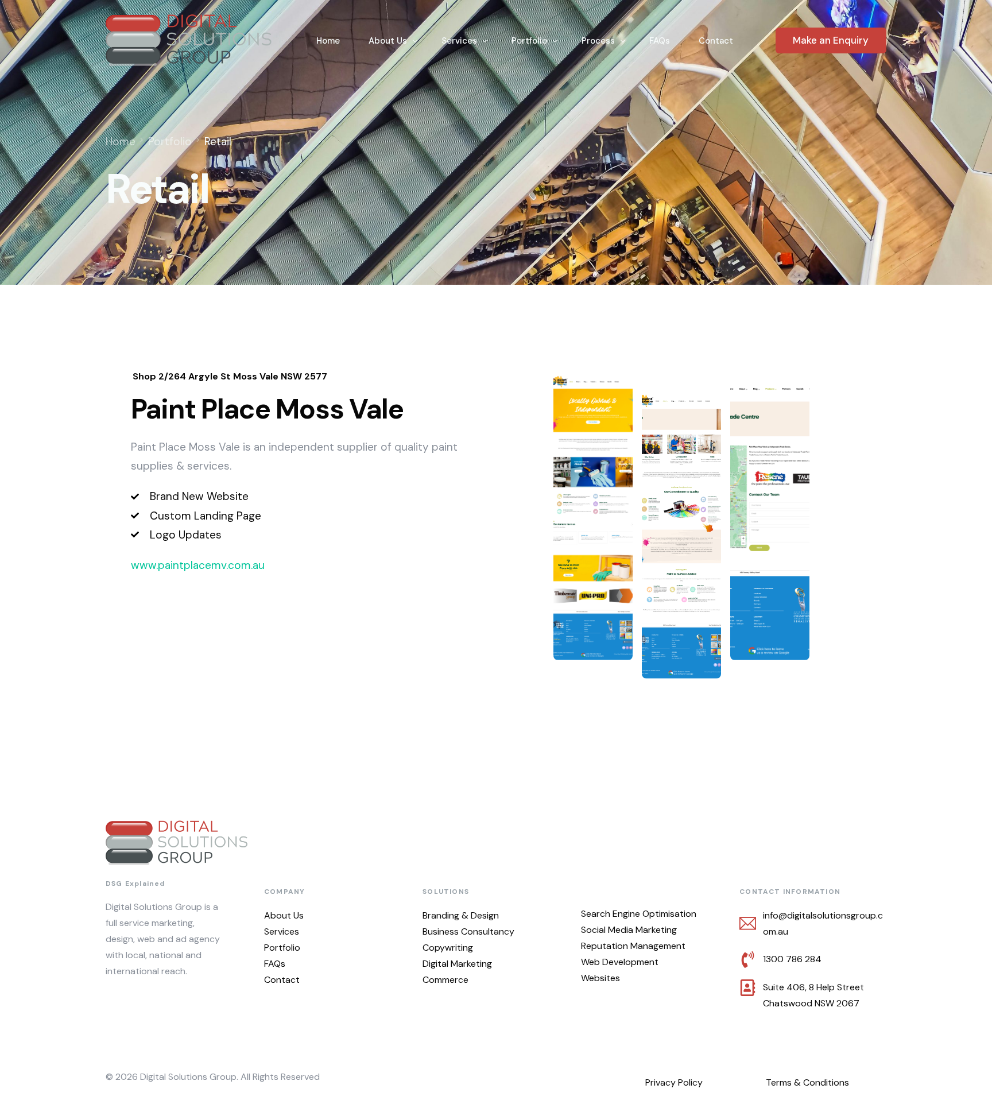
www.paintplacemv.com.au (198, 565)
